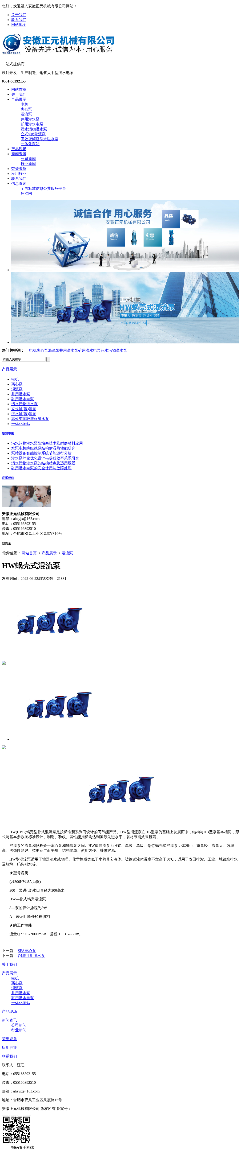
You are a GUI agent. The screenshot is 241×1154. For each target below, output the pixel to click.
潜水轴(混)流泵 (23, 414)
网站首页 (18, 89)
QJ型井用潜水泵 (31, 956)
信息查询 (18, 183)
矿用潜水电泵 (32, 124)
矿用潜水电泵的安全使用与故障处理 (41, 468)
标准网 (26, 193)
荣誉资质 (18, 169)
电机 (24, 104)
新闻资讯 (18, 154)
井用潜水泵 (30, 119)
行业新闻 (28, 164)
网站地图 (18, 25)
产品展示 (18, 99)
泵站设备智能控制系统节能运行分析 (41, 453)
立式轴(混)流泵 (33, 134)
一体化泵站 (30, 144)
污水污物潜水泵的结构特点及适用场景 (43, 463)
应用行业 (18, 174)
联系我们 (18, 20)
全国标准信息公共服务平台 (43, 188)
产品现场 (18, 149)
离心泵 (26, 109)
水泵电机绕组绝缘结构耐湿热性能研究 (43, 448)
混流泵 (26, 114)
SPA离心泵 (27, 951)
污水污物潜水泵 (34, 129)
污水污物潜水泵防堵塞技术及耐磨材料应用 (47, 443)
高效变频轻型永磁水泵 (39, 139)
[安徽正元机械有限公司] (58, 54)
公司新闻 (28, 159)
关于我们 (18, 15)
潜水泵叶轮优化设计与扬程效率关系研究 (45, 458)
